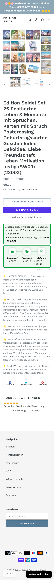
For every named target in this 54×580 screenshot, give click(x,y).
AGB (8, 471)
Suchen (10, 446)
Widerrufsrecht (15, 479)
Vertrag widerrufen (39, 574)
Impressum (12, 462)
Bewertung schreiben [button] (25, 410)
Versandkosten (30, 189)
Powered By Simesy (43, 269)
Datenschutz (13, 487)
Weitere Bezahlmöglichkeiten (27, 217)
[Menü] (49, 19)
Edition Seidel (9, 19)
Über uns (11, 495)
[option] (15, 83)
